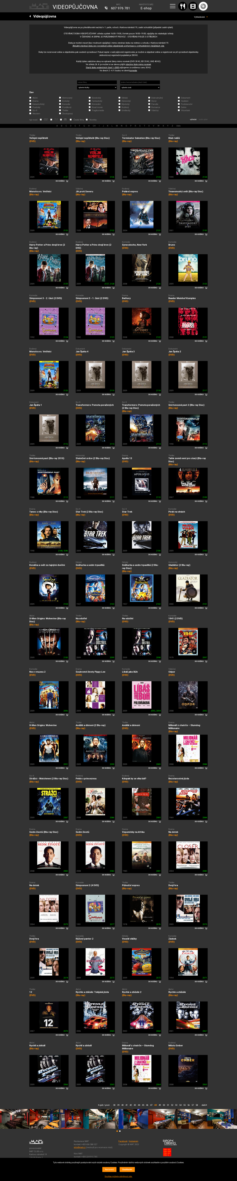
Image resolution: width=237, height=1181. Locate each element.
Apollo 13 (127, 458)
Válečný (155, 110)
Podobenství (186, 104)
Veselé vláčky (129, 938)
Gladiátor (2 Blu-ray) (179, 565)
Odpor (171, 671)
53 (176, 1105)
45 (143, 1105)
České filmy (79, 120)
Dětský (125, 98)
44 (139, 1105)
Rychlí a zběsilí (37, 1045)
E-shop (146, 8)
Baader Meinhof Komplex (182, 298)
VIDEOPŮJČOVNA (75, 7)
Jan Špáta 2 (174, 351)
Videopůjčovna (43, 16)
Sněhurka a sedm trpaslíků (90, 565)
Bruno (171, 244)
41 (126, 1105)
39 (118, 1105)
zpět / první (104, 1105)
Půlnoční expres (131, 885)
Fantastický (97, 101)
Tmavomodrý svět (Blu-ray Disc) (185, 191)
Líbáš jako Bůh (130, 671)
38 (114, 1105)
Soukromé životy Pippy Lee (90, 671)
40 (122, 1105)
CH (94, 126)
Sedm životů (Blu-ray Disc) (43, 832)
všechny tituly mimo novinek (138, 64)
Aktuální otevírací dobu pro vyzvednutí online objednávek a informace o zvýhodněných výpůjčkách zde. (119, 46)
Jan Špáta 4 (82, 351)
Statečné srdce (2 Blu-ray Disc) (93, 458)
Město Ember (175, 1045)
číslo (178, 126)
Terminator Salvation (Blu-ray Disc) (141, 138)
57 (193, 1105)
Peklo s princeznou (86, 778)
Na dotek (173, 832)
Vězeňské (185, 110)
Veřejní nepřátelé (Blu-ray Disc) (93, 138)
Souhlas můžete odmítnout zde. (118, 1176)
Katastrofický (38, 104)
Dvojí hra (173, 885)
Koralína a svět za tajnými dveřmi (47, 565)
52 (172, 1105)
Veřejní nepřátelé (38, 138)
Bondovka (96, 98)
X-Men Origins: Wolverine (43, 725)
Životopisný (67, 113)
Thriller (65, 110)
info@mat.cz (80, 1147)
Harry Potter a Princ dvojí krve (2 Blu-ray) (47, 246)
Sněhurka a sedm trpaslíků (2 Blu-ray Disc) (140, 567)
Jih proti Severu (84, 191)
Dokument (185, 98)
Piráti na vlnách (176, 511)
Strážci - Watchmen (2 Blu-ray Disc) (48, 778)
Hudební (184, 101)
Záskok (172, 938)
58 (197, 1105)
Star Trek (127, 511)
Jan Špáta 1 (35, 405)
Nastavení (109, 1169)
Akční (35, 98)
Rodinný (125, 107)
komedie (133, 70)
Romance (155, 107)
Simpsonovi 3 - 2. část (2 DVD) (45, 298)
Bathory (126, 298)
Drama (35, 101)
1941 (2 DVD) (175, 618)
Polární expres (130, 191)
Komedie (66, 104)
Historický (126, 101)
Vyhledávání (200, 17)
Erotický (65, 101)
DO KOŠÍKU (60, 181)
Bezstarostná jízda (178, 778)
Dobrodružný (157, 98)
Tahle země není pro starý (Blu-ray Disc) (187, 460)
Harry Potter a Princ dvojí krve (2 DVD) (93, 246)
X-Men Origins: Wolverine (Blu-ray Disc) (47, 620)
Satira (183, 107)
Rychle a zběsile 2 (131, 992)
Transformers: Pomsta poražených (95, 405)
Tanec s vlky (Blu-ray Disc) (43, 511)
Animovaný (67, 98)
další (204, 1105)
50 (164, 1105)
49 (160, 1105)
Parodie (154, 104)
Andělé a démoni (131, 725)
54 (180, 1105)
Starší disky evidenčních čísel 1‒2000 (102, 67)
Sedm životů (82, 832)
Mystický (125, 104)
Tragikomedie (98, 110)
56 (188, 1105)
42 (131, 1105)
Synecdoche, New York (134, 244)
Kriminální (96, 104)
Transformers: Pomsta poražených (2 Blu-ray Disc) (141, 406)
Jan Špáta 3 (128, 351)
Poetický (36, 107)
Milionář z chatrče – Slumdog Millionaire (184, 727)
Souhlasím (127, 1169)
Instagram (133, 1141)
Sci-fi (35, 110)
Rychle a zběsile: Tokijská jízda (92, 992)
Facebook (123, 1141)
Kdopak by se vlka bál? (134, 778)
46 (147, 1105)
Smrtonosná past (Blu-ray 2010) (46, 458)
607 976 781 (120, 8)
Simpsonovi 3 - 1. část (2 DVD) (92, 298)
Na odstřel (81, 618)
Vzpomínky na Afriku (133, 832)
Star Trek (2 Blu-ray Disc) (89, 511)
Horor (154, 101)
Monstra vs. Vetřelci (40, 191)
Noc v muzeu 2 (37, 671)
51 (168, 1105)
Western (36, 113)
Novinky (93, 120)
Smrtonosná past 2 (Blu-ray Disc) (186, 405)
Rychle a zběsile (177, 992)
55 (184, 1105)
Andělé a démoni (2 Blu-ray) (90, 725)
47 (151, 1105)
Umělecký (126, 110)
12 (30, 992)
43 (135, 1105)
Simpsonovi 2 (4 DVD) (87, 885)
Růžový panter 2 (84, 938)
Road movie (97, 107)
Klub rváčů (174, 138)
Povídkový (66, 107)
